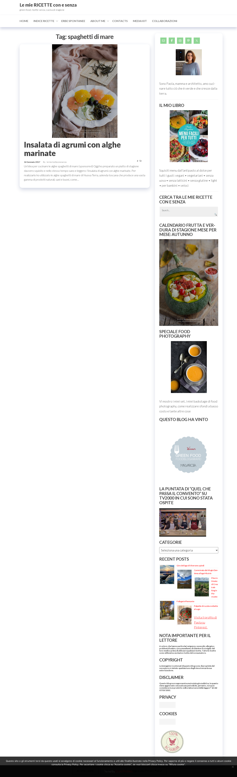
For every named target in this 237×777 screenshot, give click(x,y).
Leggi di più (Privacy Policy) (146, 770)
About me (97, 20)
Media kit (140, 20)
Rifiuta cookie (112, 770)
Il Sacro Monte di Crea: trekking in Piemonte (214, 587)
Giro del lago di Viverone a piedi (190, 565)
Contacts (120, 20)
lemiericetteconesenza (57, 162)
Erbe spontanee (73, 20)
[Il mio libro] (188, 136)
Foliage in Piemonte (185, 601)
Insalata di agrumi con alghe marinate (72, 149)
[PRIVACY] (167, 704)
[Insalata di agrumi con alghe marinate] (84, 91)
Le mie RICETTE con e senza (48, 5)
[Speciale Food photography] (188, 367)
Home (24, 20)
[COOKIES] (167, 721)
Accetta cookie (85, 770)
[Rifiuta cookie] (232, 767)
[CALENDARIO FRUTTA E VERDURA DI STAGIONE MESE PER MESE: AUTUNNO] (188, 282)
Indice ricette (43, 20)
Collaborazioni (164, 20)
